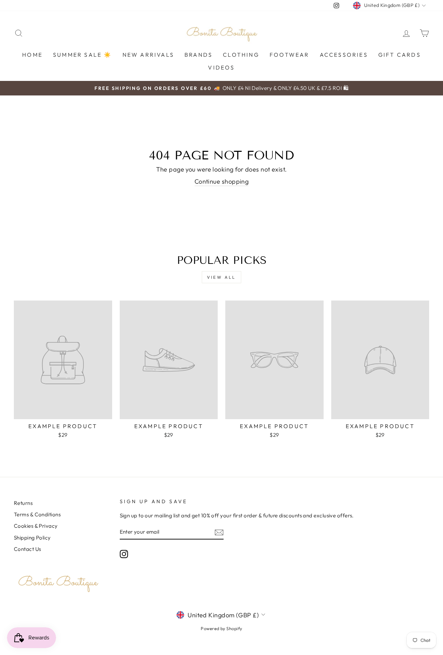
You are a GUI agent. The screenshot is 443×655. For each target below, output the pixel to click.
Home (32, 54)
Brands (198, 54)
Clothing (241, 54)
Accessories (344, 54)
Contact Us (27, 549)
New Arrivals (148, 54)
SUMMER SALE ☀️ (82, 54)
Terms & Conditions (37, 514)
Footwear (289, 54)
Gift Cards (399, 54)
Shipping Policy (32, 537)
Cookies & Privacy (36, 526)
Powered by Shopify (221, 628)
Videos (221, 67)
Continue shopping (222, 181)
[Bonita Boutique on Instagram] (124, 554)
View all (221, 277)
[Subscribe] (219, 532)
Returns (23, 503)
